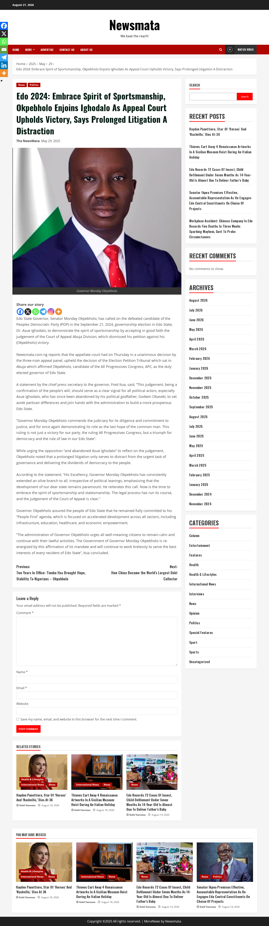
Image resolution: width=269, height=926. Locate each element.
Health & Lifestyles (32, 779)
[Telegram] (43, 311)
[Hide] (1, 80)
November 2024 (200, 504)
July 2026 (196, 310)
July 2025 (196, 426)
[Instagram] (50, 311)
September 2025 (201, 407)
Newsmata (134, 24)
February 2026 (199, 358)
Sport (193, 642)
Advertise (47, 49)
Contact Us (66, 49)
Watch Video (246, 49)
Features (195, 555)
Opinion (194, 613)
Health (194, 564)
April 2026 (196, 339)
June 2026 (196, 319)
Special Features (201, 632)
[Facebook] (20, 311)
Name (22, 672)
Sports (194, 652)
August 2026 (198, 300)
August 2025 (198, 416)
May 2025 (196, 445)
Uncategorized (199, 661)
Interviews (196, 594)
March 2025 (197, 465)
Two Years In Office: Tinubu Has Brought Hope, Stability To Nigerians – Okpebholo (51, 572)
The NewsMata (28, 141)
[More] (58, 311)
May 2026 (196, 329)
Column (194, 535)
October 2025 (199, 397)
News (28, 49)
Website (22, 704)
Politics (34, 85)
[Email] (4, 49)
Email (21, 688)
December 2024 (200, 494)
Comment (25, 613)
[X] (27, 311)
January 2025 (198, 484)
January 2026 (198, 368)
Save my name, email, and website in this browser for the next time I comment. (78, 719)
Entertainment (199, 545)
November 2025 (200, 387)
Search (194, 85)
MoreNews (152, 921)
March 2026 (197, 348)
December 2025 (200, 378)
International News (32, 784)
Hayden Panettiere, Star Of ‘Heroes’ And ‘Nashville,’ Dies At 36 (41, 797)
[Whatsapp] (35, 311)
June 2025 (196, 436)
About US (86, 49)
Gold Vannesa (27, 805)
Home (15, 49)
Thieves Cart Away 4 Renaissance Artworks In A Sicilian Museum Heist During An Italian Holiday (94, 800)
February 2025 (199, 475)
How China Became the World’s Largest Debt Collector (144, 572)
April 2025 (196, 455)
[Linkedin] (4, 65)
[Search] (220, 49)
